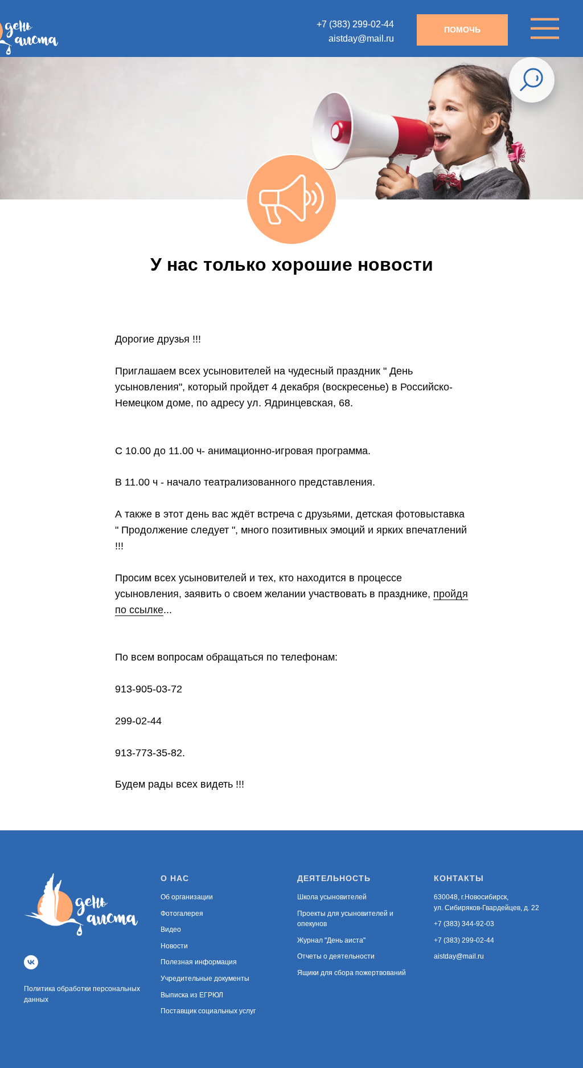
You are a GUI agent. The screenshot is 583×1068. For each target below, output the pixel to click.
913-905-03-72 (148, 689)
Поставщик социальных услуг (208, 1011)
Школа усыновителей (332, 897)
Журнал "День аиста (330, 940)
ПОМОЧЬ (462, 29)
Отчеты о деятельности (336, 956)
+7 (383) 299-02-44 (464, 940)
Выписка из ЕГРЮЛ (192, 995)
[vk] (31, 962)
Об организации (187, 897)
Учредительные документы (205, 979)
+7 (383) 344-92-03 (464, 924)
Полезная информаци (197, 962)
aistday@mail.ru (459, 956)
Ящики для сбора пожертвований (351, 973)
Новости (174, 946)
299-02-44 (138, 721)
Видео (171, 930)
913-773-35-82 (148, 753)
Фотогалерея (182, 914)
